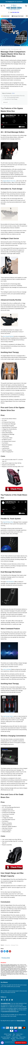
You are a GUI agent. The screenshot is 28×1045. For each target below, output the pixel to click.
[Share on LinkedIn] (7, 951)
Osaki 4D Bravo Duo (8, 522)
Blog (14, 1034)
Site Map (13, 1038)
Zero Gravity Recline (8, 336)
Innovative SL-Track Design (11, 99)
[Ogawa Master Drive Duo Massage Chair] (14, 489)
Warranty (14, 1040)
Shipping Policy (6, 1038)
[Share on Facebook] (2, 951)
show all (5, 102)
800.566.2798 (15, 12)
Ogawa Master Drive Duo (9, 181)
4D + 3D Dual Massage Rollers (12, 97)
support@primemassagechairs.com (10, 1011)
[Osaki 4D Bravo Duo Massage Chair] (14, 867)
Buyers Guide (20, 1034)
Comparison (7, 945)
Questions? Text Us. (21, 1042)
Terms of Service (20, 1038)
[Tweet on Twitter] (4, 951)
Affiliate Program (7, 1034)
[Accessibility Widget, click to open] (2, 1042)
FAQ (14, 1035)
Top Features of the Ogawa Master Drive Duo (14, 95)
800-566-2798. (12, 1009)
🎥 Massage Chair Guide (17, 16)
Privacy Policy (15, 1037)
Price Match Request (5, 1037)
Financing (18, 1035)
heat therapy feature (8, 716)
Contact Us (8, 1035)
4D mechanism (10, 581)
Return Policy (22, 1037)
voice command (7, 669)
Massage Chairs (14, 945)
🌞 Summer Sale (5, 16)
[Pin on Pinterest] (10, 951)
